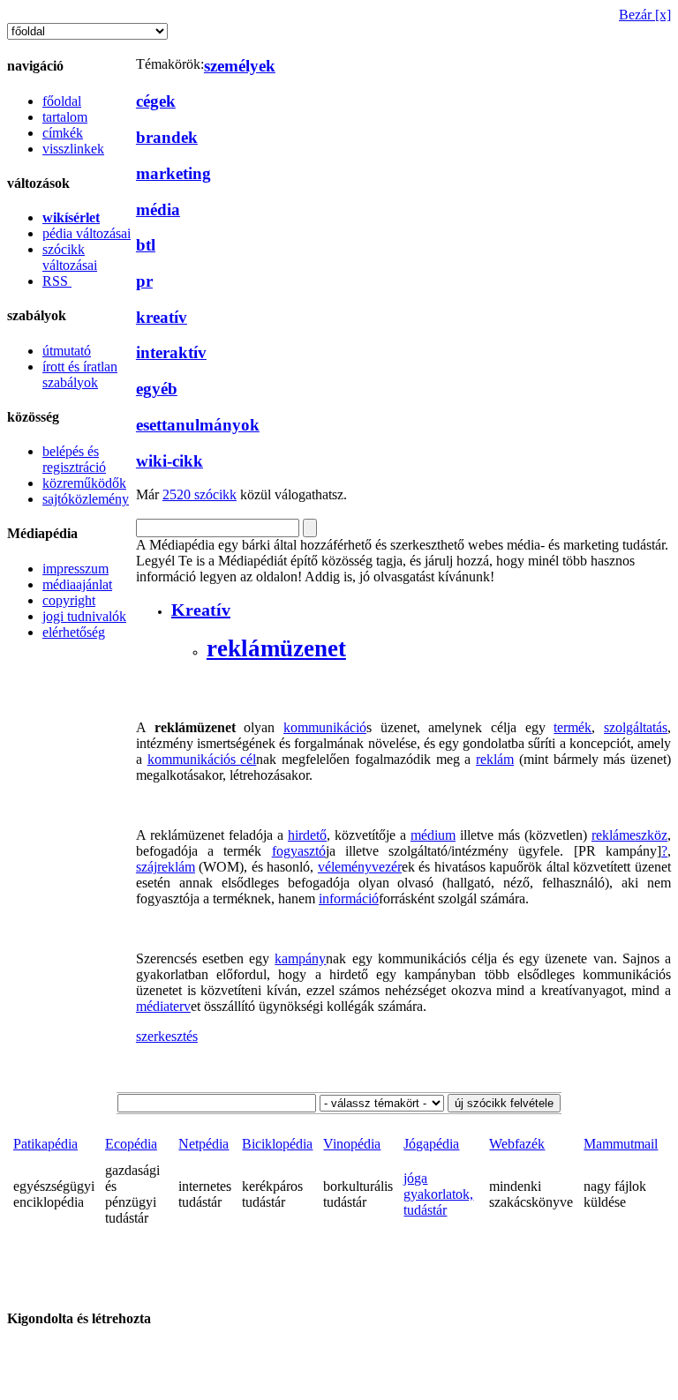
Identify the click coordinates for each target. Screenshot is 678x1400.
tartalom (64, 116)
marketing (173, 173)
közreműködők (84, 482)
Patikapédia (45, 1143)
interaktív (171, 352)
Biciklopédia (277, 1143)
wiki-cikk (169, 461)
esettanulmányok (198, 425)
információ (349, 898)
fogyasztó (299, 850)
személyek (239, 65)
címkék (62, 132)
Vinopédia (351, 1143)
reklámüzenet (276, 648)
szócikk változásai (69, 257)
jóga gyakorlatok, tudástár (438, 1194)
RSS (57, 280)
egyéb (156, 388)
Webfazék (517, 1143)
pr (144, 281)
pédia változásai (86, 233)
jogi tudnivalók (84, 616)
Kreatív (200, 609)
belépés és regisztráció (74, 459)
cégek (156, 101)
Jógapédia (431, 1143)
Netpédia (203, 1143)
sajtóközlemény (85, 498)
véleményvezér (360, 866)
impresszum (75, 568)
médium (433, 834)
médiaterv (163, 1006)
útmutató (66, 350)
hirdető (307, 834)
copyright (68, 600)
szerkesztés (167, 1036)
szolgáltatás (635, 727)
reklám (495, 759)
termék (572, 727)
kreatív (161, 317)
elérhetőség (73, 632)
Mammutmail (621, 1143)
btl (145, 245)
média (158, 209)
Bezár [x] (645, 14)
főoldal (61, 101)
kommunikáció (324, 727)
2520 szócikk (199, 494)
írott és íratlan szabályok (79, 374)
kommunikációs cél (202, 759)
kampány (300, 958)
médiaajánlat (77, 584)
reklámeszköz (629, 834)
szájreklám (165, 866)
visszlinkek (73, 148)
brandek (167, 137)
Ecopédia (131, 1143)
